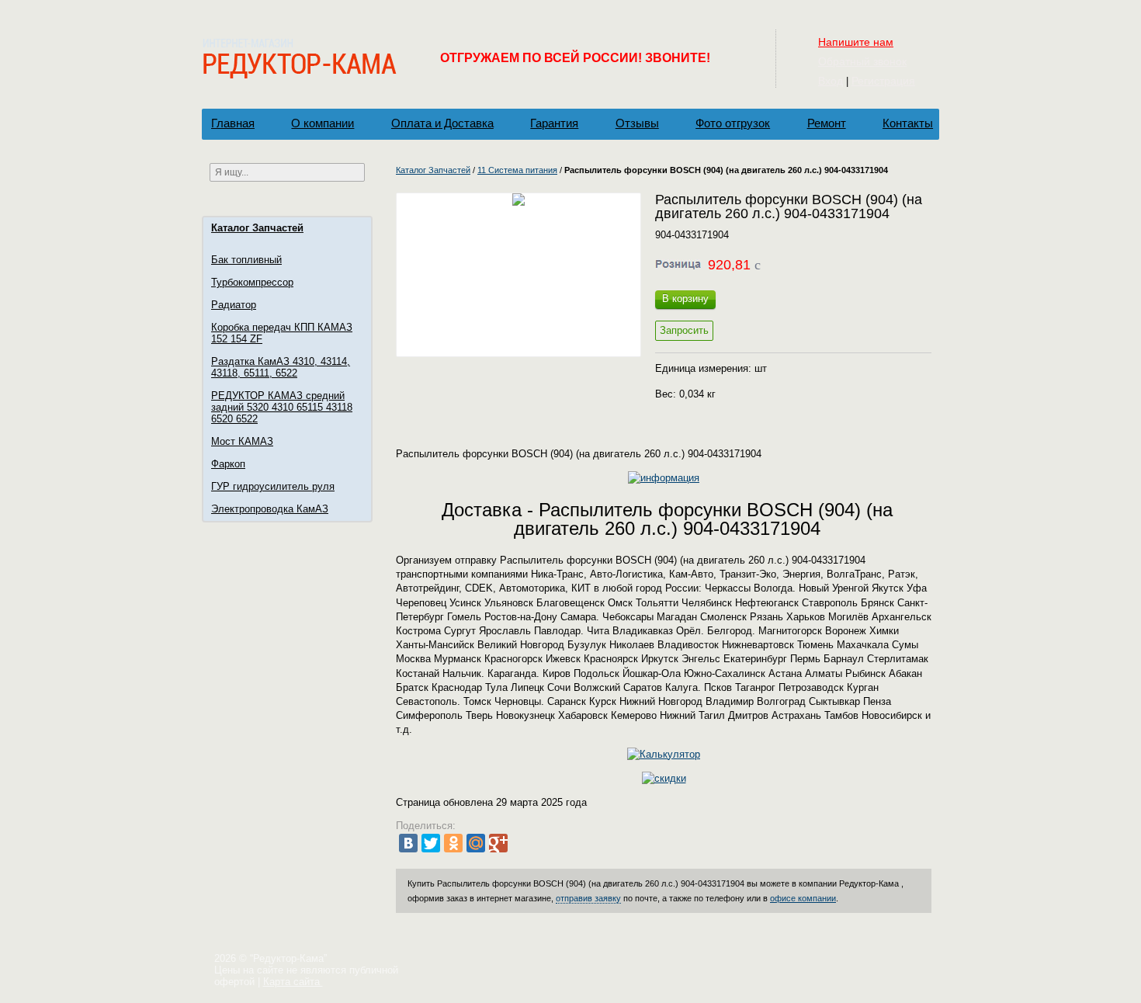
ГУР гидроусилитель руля (273, 486)
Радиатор (233, 305)
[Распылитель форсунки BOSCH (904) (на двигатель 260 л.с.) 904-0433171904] (518, 275)
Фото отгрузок (732, 123)
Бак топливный (246, 260)
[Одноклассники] (453, 843)
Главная (233, 123)
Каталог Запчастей (257, 228)
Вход (830, 81)
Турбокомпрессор (252, 282)
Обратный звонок (862, 61)
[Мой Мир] (475, 843)
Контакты (908, 123)
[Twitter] (430, 843)
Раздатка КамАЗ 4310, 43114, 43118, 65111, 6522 (280, 367)
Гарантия (554, 123)
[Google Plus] (498, 843)
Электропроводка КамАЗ (269, 509)
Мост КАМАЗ (242, 441)
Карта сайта (293, 981)
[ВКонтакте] (408, 843)
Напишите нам (855, 42)
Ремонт (826, 123)
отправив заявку (588, 898)
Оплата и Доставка (442, 123)
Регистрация (883, 81)
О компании (322, 123)
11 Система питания (517, 170)
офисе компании (803, 898)
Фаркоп (228, 464)
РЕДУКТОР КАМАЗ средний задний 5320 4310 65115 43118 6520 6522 (281, 407)
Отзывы (637, 123)
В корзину (685, 298)
